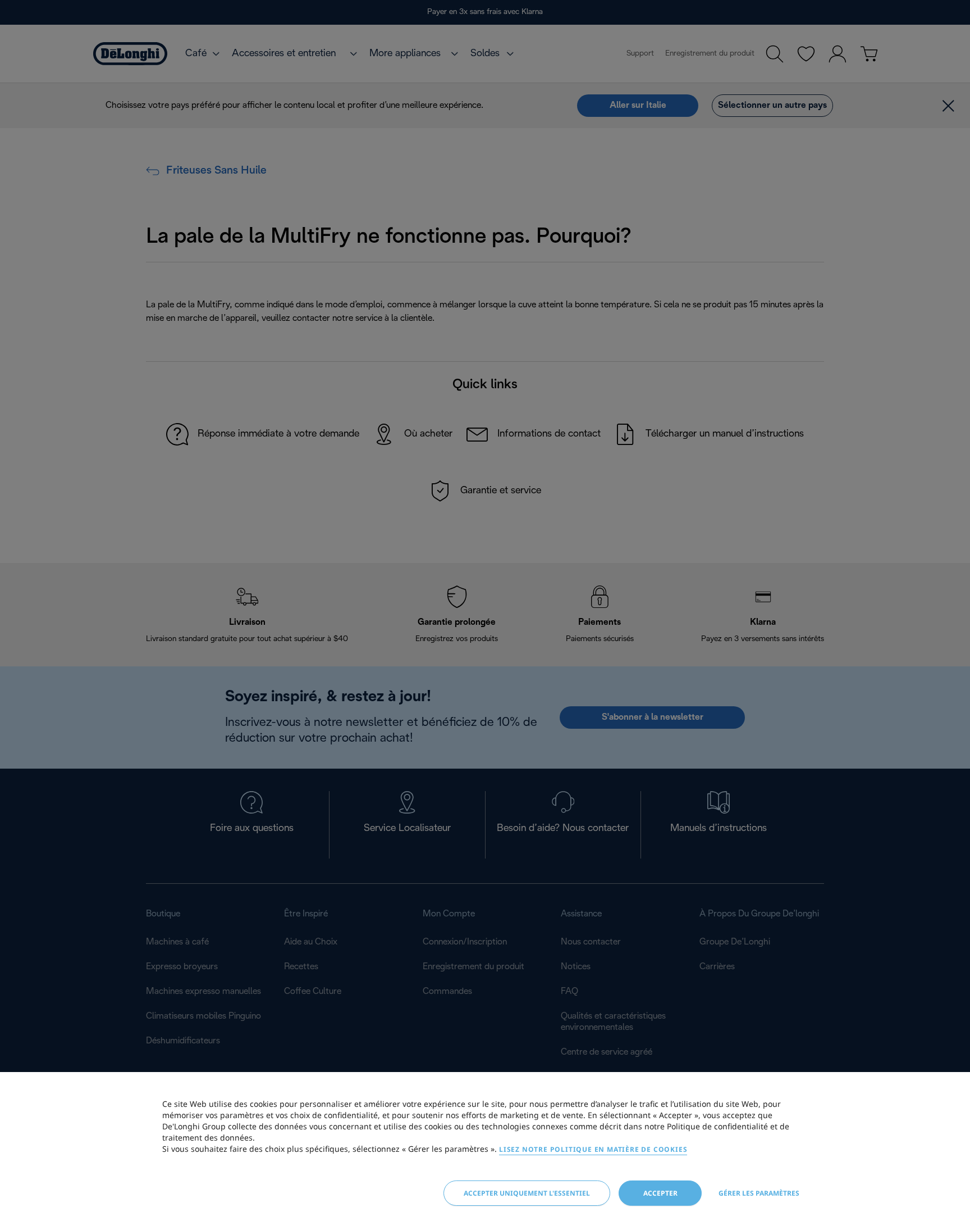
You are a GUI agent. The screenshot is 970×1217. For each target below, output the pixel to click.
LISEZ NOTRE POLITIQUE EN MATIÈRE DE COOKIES (593, 1149)
